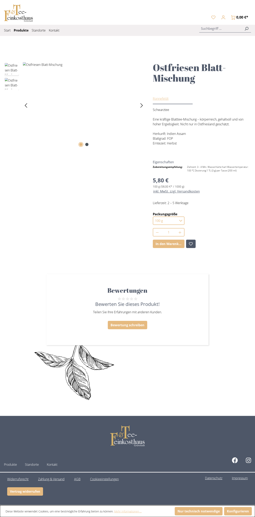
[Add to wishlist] (191, 244)
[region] (74, 105)
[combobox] (220, 28)
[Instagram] (248, 460)
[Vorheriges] (26, 105)
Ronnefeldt (161, 98)
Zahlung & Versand (51, 479)
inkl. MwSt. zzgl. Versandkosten (176, 191)
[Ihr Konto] (223, 17)
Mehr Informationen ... (128, 511)
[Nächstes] (142, 105)
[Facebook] (235, 460)
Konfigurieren (238, 511)
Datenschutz (213, 478)
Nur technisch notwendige (199, 511)
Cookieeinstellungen (104, 479)
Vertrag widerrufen (25, 491)
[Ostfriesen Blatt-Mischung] (84, 105)
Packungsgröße (165, 214)
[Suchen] (246, 28)
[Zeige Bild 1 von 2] (80, 144)
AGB (77, 479)
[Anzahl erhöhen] (180, 232)
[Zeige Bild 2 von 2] (86, 144)
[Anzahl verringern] (157, 232)
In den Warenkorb (170, 244)
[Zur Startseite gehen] (18, 13)
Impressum (240, 478)
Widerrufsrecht (17, 479)
